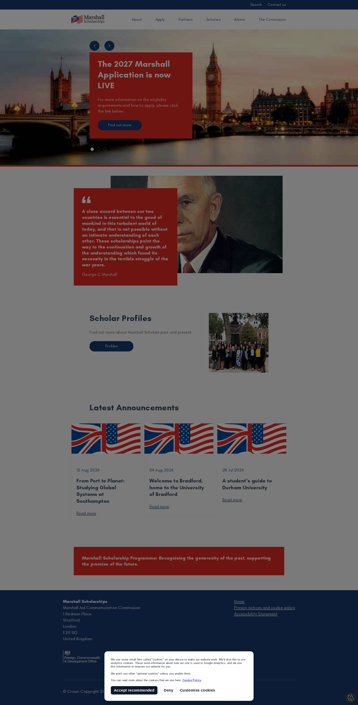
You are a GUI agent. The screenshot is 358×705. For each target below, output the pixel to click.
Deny (168, 690)
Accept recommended (134, 690)
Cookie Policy (192, 680)
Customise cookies (197, 690)
